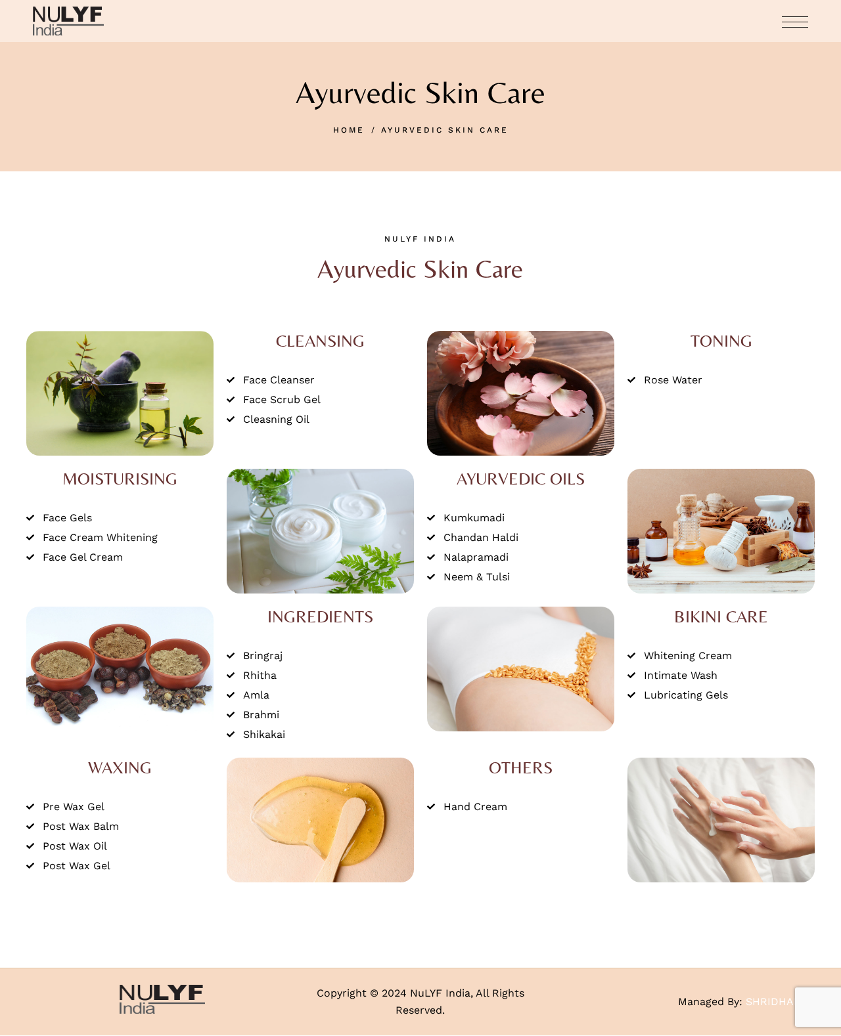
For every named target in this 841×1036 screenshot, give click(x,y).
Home (349, 130)
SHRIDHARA (777, 1001)
